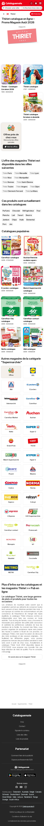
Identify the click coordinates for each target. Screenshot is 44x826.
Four (39, 211)
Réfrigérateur (28, 211)
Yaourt (20, 215)
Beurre (29, 215)
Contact (22, 726)
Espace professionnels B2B (22, 760)
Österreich (17, 792)
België (32, 792)
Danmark (24, 794)
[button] (36, 3)
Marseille (20, 173)
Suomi (31, 794)
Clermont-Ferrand (13, 191)
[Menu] (40, 3)
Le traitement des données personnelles (22, 821)
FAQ (22, 722)
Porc (5, 224)
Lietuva (20, 797)
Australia (25, 792)
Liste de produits (22, 739)
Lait (13, 215)
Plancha (6, 215)
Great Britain (7, 797)
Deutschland (15, 794)
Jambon (6, 220)
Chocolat (16, 211)
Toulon (8, 186)
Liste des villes (22, 735)
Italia (14, 797)
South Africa (14, 799)
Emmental (30, 220)
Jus (10, 224)
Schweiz (5, 794)
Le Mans (31, 191)
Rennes (8, 182)
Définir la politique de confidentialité (22, 812)
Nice (7, 178)
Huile (21, 220)
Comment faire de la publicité (22, 755)
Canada (38, 792)
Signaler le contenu (22, 730)
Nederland (28, 797)
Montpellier (21, 178)
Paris (7, 173)
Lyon (34, 173)
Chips (14, 220)
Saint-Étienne (25, 182)
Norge (35, 797)
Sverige (5, 799)
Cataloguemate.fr (28, 806)
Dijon (34, 186)
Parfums (6, 211)
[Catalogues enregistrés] (31, 3)
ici (9, 652)
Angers (21, 186)
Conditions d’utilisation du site (22, 816)
